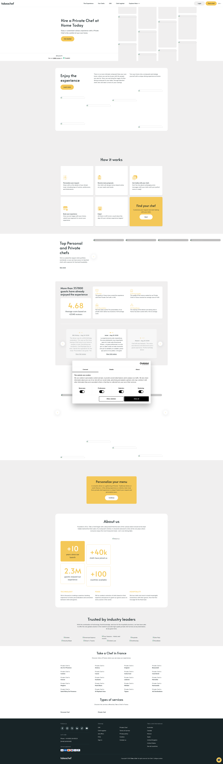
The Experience (88, 3)
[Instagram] (67, 728)
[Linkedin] (77, 728)
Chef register (120, 3)
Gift (110, 3)
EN (219, 3)
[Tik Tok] (82, 728)
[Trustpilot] (59, 57)
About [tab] (138, 369)
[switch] (101, 391)
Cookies (122, 737)
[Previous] (93, 256)
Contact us (123, 740)
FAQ (99, 737)
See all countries (152, 746)
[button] (93, 257)
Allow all (136, 399)
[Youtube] (87, 728)
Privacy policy (124, 734)
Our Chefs (101, 3)
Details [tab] (111, 369)
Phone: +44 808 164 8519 (69, 739)
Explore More (133, 3)
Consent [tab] (85, 369)
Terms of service (125, 731)
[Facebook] (62, 728)
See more (63, 268)
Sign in (100, 740)
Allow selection (111, 399)
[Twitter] (72, 728)
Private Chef (123, 727)
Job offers (101, 734)
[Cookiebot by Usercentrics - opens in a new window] (141, 363)
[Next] (160, 344)
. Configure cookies (157, 758)
